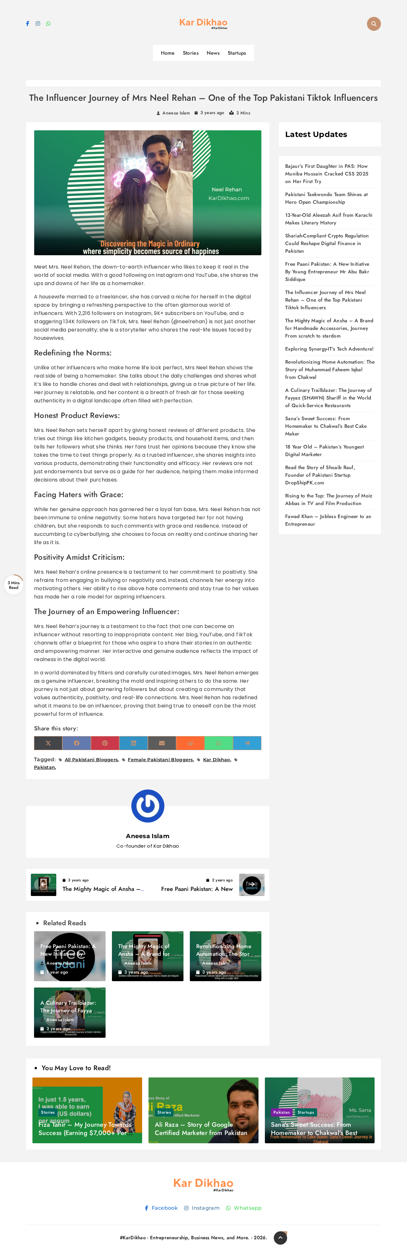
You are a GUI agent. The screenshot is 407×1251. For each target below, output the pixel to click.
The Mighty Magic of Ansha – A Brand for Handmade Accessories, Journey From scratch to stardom (329, 328)
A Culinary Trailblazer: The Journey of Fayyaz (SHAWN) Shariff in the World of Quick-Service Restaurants (328, 397)
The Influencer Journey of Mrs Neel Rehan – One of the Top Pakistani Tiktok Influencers (325, 300)
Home (168, 53)
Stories (191, 53)
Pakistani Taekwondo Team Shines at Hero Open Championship (326, 198)
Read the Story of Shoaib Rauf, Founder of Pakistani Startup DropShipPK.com (320, 475)
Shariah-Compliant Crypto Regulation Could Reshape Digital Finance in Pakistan (327, 243)
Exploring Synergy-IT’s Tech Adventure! (329, 348)
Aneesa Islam (176, 113)
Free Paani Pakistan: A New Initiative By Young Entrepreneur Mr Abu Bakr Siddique (327, 271)
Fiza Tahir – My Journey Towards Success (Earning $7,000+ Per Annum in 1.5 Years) (84, 1133)
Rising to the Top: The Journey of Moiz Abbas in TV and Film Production (328, 499)
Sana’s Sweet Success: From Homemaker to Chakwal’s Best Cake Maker (326, 426)
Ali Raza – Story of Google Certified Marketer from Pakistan (201, 1129)
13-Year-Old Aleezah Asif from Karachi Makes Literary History (328, 218)
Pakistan (281, 1112)
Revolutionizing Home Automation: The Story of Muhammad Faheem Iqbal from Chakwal (330, 369)
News (213, 53)
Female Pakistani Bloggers (160, 759)
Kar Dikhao (216, 759)
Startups (237, 53)
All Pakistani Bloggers (91, 759)
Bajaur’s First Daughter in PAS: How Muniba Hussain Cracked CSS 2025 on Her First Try (326, 173)
